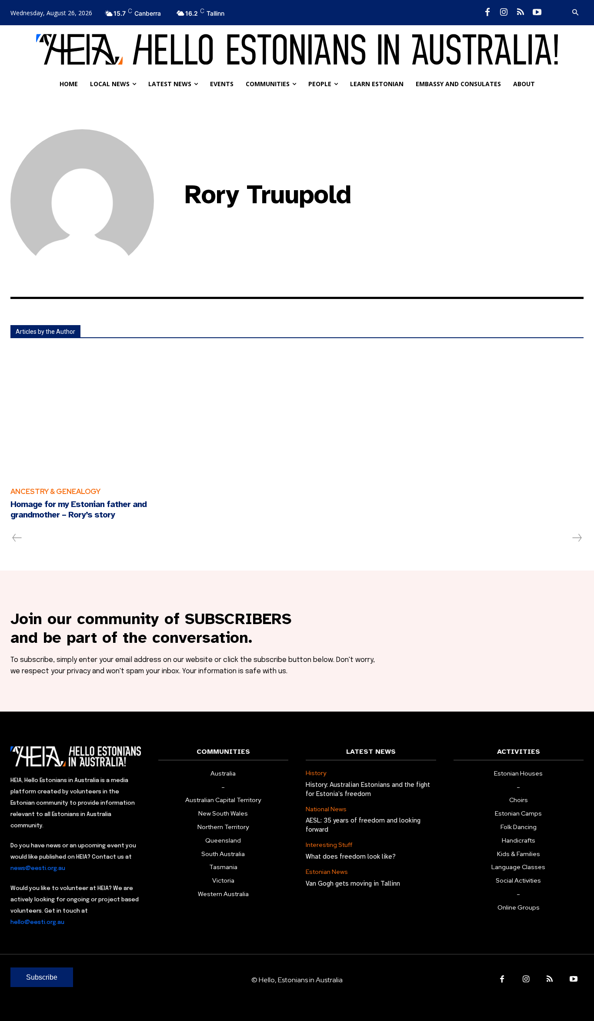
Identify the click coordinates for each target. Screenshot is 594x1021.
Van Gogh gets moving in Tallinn (353, 883)
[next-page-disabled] (577, 537)
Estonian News (327, 872)
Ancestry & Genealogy (55, 491)
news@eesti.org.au (37, 868)
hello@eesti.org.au (37, 922)
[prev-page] (17, 537)
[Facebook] (487, 12)
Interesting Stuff (329, 845)
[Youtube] (537, 12)
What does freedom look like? (351, 856)
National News (326, 809)
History (316, 773)
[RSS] (520, 12)
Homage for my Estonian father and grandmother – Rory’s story (78, 509)
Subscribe (41, 977)
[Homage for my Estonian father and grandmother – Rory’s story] (103, 414)
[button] (575, 12)
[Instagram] (504, 12)
